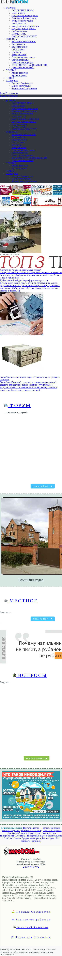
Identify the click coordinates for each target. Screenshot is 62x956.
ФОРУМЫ (11, 8)
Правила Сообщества (22, 83)
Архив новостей (20, 73)
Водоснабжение (19, 47)
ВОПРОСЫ (11, 39)
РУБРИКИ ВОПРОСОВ (24, 41)
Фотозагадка (48, 838)
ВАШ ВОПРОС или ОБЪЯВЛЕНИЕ (29, 65)
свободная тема (19, 31)
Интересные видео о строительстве (44, 835)
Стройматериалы (20, 60)
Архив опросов (19, 75)
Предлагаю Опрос (31, 838)
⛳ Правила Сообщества (31, 911)
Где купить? (14, 833)
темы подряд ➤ (43, 486)
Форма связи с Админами (24, 88)
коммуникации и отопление (25, 26)
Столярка (21, 835)
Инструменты (18, 44)
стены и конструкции (22, 21)
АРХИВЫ (11, 70)
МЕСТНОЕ (22, 600)
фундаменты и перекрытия (25, 15)
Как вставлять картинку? (40, 839)
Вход (2, 93)
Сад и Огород (18, 49)
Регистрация (11, 93)
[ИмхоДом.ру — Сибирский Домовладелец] (14, 3)
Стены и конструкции (22, 62)
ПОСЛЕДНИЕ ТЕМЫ (23, 10)
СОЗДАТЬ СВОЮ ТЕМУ (24, 36)
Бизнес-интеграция (21, 86)
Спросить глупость (52, 830)
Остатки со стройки (31, 830)
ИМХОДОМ (12, 80)
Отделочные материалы (23, 57)
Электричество (19, 54)
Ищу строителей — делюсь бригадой (41, 828)
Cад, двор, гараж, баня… (24, 28)
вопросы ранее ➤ (36, 758)
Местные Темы (19, 34)
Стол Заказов (43, 833)
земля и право (18, 13)
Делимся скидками (10, 830)
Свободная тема (12, 838)
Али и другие (28, 833)
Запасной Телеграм (32, 927)
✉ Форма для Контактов (31, 937)
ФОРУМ (19, 405)
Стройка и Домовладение (24, 18)
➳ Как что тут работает (31, 919)
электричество (19, 23)
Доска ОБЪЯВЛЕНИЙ (23, 67)
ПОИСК (10, 78)
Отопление (17, 52)
